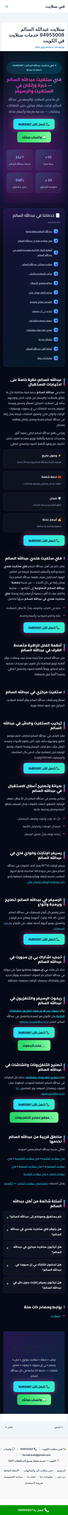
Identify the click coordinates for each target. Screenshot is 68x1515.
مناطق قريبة (48, 339)
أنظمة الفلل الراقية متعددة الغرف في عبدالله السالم (34, 252)
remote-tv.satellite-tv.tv (34, 1021)
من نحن (61, 1476)
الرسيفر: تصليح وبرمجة (43, 301)
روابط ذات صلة (47, 358)
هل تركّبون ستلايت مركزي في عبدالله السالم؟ (37, 1249)
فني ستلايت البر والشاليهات (38, 1470)
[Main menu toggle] (6, 6)
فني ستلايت (55, 6)
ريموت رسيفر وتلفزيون (43, 320)
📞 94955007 (28, 1449)
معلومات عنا (46, 1476)
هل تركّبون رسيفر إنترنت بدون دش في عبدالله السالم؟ (37, 1285)
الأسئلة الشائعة (11, 1470)
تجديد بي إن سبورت (44, 311)
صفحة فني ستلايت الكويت (32, 1183)
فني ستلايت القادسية (27, 1158)
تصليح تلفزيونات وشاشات (41, 330)
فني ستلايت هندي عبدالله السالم (37, 240)
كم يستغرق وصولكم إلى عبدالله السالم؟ (36, 1216)
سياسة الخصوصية (13, 1476)
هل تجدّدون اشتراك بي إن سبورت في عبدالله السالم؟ (38, 1267)
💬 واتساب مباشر (34, 137)
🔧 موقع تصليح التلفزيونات (34, 1117)
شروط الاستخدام (34, 1483)
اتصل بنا (31, 1476)
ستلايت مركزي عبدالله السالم (39, 264)
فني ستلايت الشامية (53, 1158)
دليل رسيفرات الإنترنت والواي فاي (46, 882)
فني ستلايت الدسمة (30, 1166)
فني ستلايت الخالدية (35, 1174)
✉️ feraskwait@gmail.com (35, 1454)
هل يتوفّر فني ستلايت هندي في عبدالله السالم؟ (36, 1231)
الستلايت (55, 1316)
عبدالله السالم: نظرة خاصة (41, 231)
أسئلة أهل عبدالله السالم (41, 348)
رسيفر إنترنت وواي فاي (43, 292)
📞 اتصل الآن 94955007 (34, 124)
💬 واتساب (9, 1449)
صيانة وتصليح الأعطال (43, 283)
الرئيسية (8, 1183)
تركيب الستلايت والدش (43, 273)
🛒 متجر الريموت (34, 1045)
